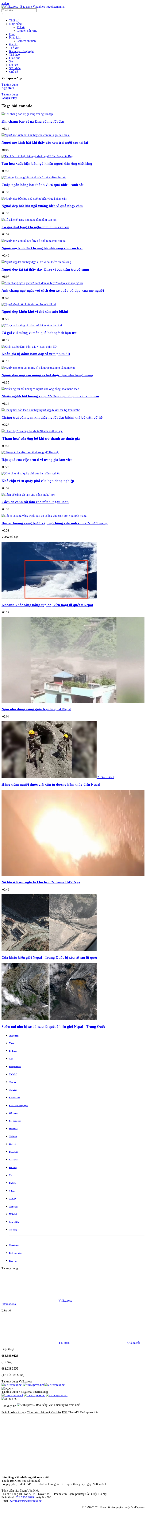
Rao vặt (13, 1261)
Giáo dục (14, 58)
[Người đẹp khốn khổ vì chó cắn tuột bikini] (29, 304)
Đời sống (13, 1167)
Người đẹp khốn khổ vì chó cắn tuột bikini (35, 311)
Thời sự (13, 20)
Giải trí (13, 44)
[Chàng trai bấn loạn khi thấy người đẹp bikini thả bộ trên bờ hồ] (41, 410)
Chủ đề (13, 71)
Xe (11, 61)
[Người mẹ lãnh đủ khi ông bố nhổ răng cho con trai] (34, 240)
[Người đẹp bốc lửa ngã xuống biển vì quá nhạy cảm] (34, 198)
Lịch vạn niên (15, 1253)
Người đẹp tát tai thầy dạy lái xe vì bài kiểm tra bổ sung (45, 269)
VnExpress (65, 1300)
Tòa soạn (64, 1342)
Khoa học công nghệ (21, 51)
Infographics (15, 1066)
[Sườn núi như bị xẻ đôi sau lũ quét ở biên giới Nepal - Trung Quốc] (49, 1019)
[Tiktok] (87, 1470)
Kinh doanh (14, 1097)
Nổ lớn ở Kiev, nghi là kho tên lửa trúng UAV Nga (41, 882)
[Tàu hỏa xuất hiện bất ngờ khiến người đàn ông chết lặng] (37, 156)
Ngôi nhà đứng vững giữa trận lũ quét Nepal (36, 709)
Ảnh (11, 1059)
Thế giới (14, 47)
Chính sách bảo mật (39, 1412)
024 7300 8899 (25, 1497)
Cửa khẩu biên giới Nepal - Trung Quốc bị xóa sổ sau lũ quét (49, 957)
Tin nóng (13, 1230)
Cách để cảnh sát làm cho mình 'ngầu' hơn (35, 502)
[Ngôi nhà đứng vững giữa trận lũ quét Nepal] (73, 701)
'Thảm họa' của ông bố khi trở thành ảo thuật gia (41, 438)
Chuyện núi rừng (27, 30)
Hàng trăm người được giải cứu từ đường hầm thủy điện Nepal (51, 784)
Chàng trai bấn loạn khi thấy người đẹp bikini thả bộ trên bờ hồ (52, 417)
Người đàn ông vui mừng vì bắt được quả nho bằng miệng (47, 375)
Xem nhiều (14, 1222)
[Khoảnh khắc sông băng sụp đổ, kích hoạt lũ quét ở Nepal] (49, 597)
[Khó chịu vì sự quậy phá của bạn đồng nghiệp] (31, 473)
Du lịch (13, 64)
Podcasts (13, 1051)
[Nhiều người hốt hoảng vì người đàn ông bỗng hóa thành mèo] (40, 389)
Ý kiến (12, 1191)
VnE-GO (13, 1074)
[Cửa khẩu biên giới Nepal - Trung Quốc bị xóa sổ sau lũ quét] (49, 950)
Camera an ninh (26, 41)
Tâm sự (12, 1198)
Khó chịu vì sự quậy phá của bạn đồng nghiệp (38, 481)
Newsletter (14, 1245)
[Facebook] (30, 1441)
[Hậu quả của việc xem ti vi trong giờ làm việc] (30, 452)
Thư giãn (13, 1206)
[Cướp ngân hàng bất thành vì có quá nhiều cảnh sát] (34, 177)
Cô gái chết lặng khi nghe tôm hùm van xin (35, 227)
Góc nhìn (13, 1113)
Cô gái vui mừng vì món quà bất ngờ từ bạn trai (39, 333)
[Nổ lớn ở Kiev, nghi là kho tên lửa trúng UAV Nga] (73, 874)
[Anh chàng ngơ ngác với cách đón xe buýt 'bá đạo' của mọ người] (42, 283)
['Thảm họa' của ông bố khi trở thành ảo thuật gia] (32, 431)
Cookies (56, 1412)
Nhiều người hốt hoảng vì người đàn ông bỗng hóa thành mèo (50, 396)
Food (12, 34)
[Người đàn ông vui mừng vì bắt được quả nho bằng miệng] (38, 367)
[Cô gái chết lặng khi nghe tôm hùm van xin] (29, 219)
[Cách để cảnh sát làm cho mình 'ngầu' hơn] (28, 494)
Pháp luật (14, 37)
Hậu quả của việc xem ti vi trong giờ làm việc (37, 460)
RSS (64, 1412)
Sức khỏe (15, 68)
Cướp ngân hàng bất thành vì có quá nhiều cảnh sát (42, 185)
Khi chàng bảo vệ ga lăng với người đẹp (33, 121)
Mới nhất (13, 1214)
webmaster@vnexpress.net (26, 1500)
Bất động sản (15, 1121)
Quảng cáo (133, 1342)
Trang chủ (13, 1035)
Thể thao (14, 54)
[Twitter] (87, 1441)
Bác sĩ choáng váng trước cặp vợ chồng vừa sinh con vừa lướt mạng (55, 523)
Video (5, 3)
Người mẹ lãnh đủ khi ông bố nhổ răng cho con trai (42, 248)
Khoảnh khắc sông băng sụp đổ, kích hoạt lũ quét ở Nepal (47, 605)
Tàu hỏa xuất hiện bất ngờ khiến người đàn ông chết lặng (47, 163)
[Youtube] (30, 1470)
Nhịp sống (15, 23)
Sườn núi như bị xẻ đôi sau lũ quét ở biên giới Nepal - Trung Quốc (53, 1027)
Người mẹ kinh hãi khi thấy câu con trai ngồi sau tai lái (45, 142)
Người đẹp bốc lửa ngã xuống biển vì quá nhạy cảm (42, 206)
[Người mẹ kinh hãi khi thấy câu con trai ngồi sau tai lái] (36, 135)
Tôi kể (21, 27)
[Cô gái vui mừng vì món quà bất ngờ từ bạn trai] (32, 325)
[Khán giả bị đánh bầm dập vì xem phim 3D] (29, 346)
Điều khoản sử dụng (14, 1412)
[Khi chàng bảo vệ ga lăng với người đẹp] (27, 114)
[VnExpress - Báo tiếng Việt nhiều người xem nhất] (33, 6)
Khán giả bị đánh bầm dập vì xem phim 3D (36, 354)
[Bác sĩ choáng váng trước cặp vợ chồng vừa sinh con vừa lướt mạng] (44, 515)
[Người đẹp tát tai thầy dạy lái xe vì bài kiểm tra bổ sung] (36, 262)
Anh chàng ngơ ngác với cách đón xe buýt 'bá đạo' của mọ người (53, 290)
